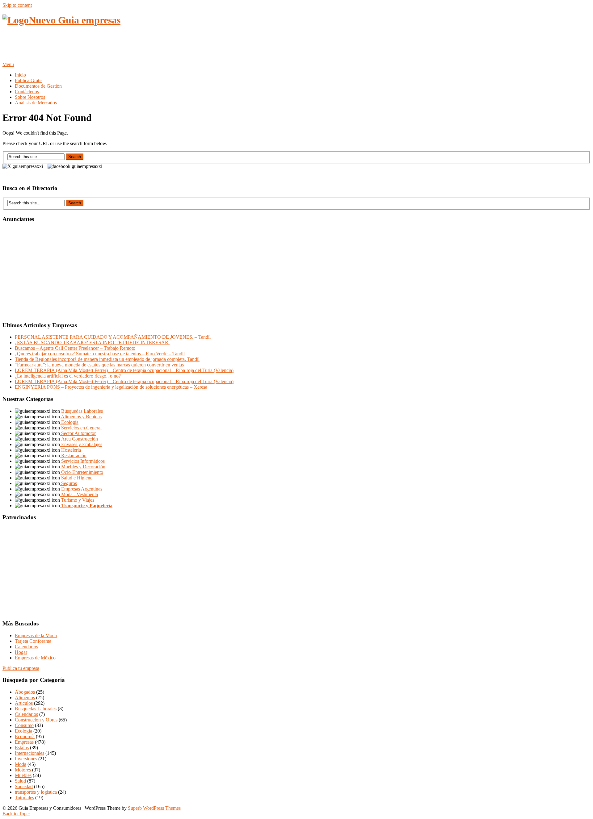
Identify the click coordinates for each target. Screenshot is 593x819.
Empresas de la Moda (36, 635)
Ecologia (23, 730)
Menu (8, 64)
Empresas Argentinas (81, 488)
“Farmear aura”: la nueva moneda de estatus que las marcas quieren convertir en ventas (99, 364)
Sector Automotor (78, 433)
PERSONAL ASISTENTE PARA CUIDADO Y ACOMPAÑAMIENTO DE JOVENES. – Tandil (113, 337)
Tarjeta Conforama (33, 641)
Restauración (73, 455)
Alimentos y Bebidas (81, 416)
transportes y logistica (36, 792)
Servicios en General (81, 427)
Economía (25, 736)
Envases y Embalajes (81, 444)
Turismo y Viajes (77, 500)
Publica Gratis (28, 80)
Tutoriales (24, 797)
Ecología (69, 422)
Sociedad (24, 786)
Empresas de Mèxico (35, 657)
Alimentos (25, 697)
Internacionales (29, 753)
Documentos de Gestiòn (38, 86)
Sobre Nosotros (30, 97)
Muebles (23, 775)
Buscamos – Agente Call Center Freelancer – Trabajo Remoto (75, 348)
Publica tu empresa (20, 668)
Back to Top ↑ (16, 813)
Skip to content (17, 5)
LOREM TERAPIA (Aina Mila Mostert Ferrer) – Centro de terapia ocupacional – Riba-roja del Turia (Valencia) (124, 370)
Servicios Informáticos (82, 461)
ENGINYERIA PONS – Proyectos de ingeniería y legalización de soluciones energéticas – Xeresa (111, 387)
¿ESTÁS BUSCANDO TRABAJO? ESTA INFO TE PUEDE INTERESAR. (92, 342)
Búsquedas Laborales (81, 411)
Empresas (24, 742)
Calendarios (26, 646)
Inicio (20, 74)
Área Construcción (79, 438)
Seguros (68, 483)
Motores (23, 769)
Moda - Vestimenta (79, 494)
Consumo (24, 725)
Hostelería (70, 450)
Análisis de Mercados (36, 102)
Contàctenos (27, 91)
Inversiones (26, 758)
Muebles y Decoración (82, 466)
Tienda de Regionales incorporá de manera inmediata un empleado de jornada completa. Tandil (107, 359)
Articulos (24, 703)
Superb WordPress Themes (154, 808)
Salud (20, 780)
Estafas (22, 747)
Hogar (21, 652)
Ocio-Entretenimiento (81, 472)
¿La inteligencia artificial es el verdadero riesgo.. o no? (68, 375)
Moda (20, 764)
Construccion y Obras (36, 719)
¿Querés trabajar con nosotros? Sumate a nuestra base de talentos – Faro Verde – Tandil (100, 353)
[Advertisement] (114, 47)
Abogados (25, 692)
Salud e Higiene (76, 477)
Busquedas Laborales (36, 708)
